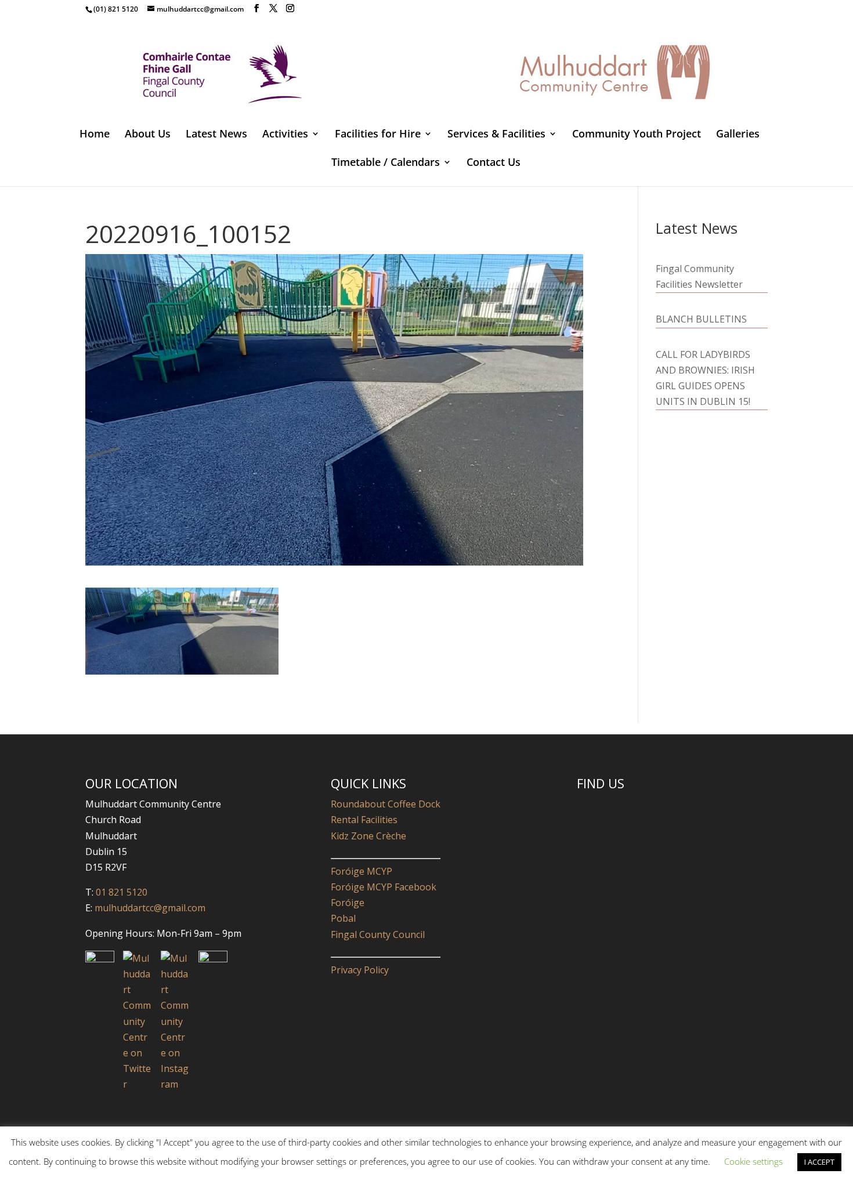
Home (94, 134)
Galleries (738, 134)
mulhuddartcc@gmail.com (148, 907)
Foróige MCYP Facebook (383, 887)
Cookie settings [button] (753, 1161)
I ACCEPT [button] (819, 1162)
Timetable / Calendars (385, 163)
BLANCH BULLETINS (701, 319)
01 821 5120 (121, 892)
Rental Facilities (364, 819)
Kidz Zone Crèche (368, 835)
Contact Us (494, 163)
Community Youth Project (636, 134)
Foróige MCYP (361, 871)
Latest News (216, 134)
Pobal (343, 918)
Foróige (347, 902)
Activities (285, 134)
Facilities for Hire (378, 134)
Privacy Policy (360, 969)
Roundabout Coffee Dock (385, 804)
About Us (148, 134)
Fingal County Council (378, 934)
